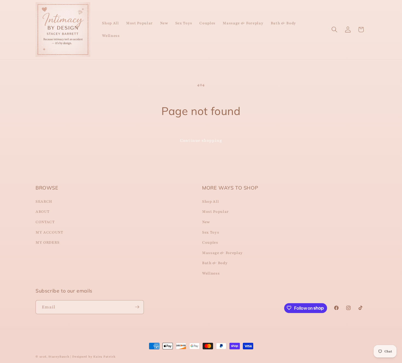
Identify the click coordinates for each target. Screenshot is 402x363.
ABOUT (42, 211)
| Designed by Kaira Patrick (93, 357)
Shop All (210, 201)
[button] (334, 29)
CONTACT (45, 221)
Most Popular (215, 211)
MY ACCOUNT (49, 232)
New (206, 221)
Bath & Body (215, 262)
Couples (210, 242)
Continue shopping (201, 140)
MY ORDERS (48, 242)
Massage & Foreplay (222, 252)
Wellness (211, 273)
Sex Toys (210, 232)
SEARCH (44, 201)
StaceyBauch (58, 357)
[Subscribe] (137, 307)
